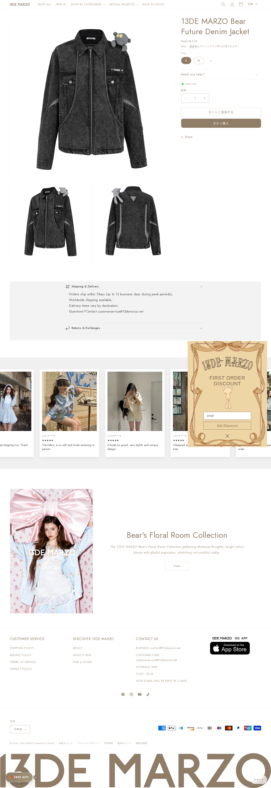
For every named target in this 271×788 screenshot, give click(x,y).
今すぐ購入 (221, 123)
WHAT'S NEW (82, 655)
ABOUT (78, 648)
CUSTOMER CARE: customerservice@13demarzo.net (156, 657)
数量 (183, 90)
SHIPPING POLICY (22, 648)
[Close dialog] (227, 436)
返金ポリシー (66, 743)
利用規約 (108, 743)
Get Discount (227, 425)
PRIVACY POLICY (21, 669)
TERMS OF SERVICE (23, 662)
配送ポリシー (125, 743)
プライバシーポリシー (88, 743)
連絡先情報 (141, 743)
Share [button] (188, 137)
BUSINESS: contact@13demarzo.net (158, 648)
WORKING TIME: (147, 667)
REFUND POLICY (21, 655)
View (177, 566)
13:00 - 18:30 (145, 674)
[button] (87, 4)
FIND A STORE (82, 662)
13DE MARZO (26, 743)
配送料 (193, 46)
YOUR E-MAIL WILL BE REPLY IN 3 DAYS (161, 681)
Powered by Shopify (44, 743)
